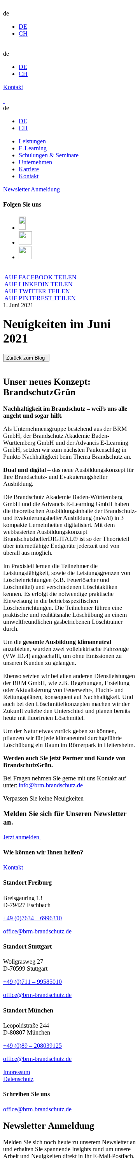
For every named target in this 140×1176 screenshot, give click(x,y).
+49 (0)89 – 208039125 (32, 1045)
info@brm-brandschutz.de (51, 785)
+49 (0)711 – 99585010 (32, 981)
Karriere (29, 169)
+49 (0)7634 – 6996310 (32, 918)
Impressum (16, 1072)
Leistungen (32, 141)
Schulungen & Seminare (49, 155)
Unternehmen (35, 162)
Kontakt (13, 87)
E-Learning (33, 148)
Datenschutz (18, 1079)
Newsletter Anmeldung (31, 189)
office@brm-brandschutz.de (37, 931)
